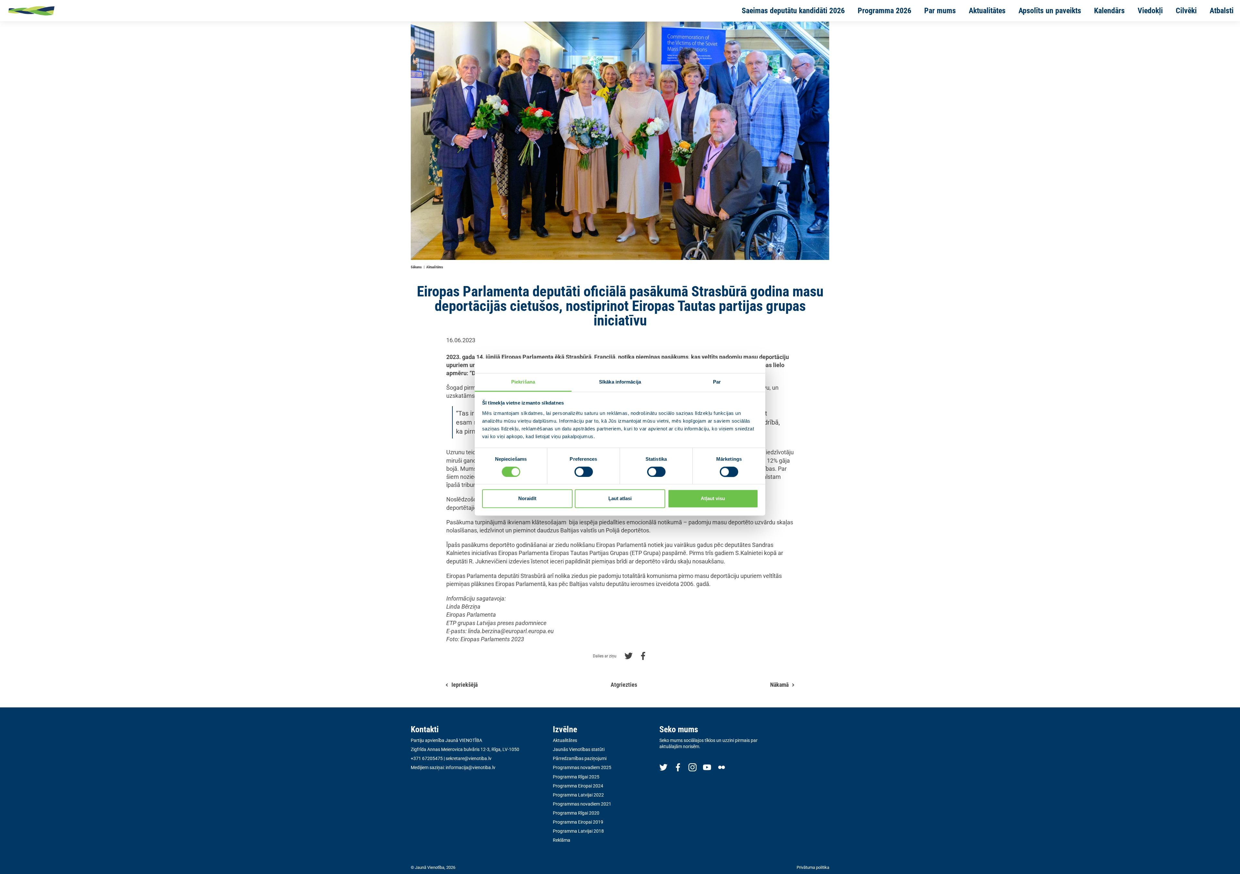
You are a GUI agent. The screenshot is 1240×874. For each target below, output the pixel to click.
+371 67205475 (427, 758)
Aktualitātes (987, 11)
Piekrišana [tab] (523, 382)
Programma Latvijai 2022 (578, 794)
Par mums (940, 11)
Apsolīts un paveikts (1049, 11)
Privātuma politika (813, 867)
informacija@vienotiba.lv (470, 767)
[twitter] (663, 767)
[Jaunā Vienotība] (52, 10)
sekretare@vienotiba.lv (468, 758)
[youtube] (707, 767)
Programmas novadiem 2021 (582, 804)
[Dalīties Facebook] (643, 655)
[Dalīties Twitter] (628, 655)
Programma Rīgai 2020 (576, 813)
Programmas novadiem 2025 (582, 767)
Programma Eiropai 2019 (578, 822)
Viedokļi (1150, 11)
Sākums (416, 267)
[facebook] (678, 767)
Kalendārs (1109, 11)
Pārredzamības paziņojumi (579, 758)
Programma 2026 (884, 11)
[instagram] (692, 767)
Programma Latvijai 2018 (578, 831)
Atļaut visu (713, 498)
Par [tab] (717, 382)
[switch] (583, 472)
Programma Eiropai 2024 (578, 785)
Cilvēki (1186, 11)
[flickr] (721, 767)
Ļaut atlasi (620, 498)
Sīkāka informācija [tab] (620, 382)
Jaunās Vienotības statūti (578, 749)
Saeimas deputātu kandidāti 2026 (793, 11)
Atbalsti (1222, 11)
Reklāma (561, 840)
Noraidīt (527, 498)
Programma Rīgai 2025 (576, 776)
